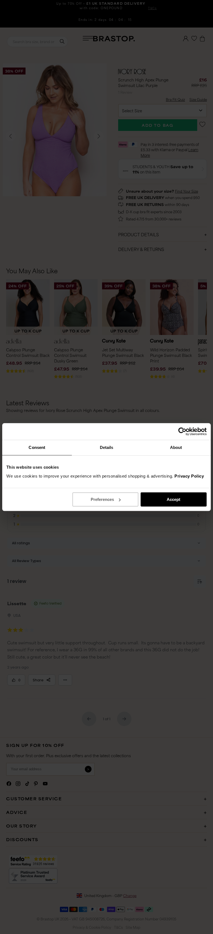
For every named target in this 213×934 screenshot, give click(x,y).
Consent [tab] (37, 447)
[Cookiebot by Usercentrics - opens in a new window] (182, 431)
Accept (173, 499)
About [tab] (176, 447)
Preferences (102, 499)
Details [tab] (106, 447)
